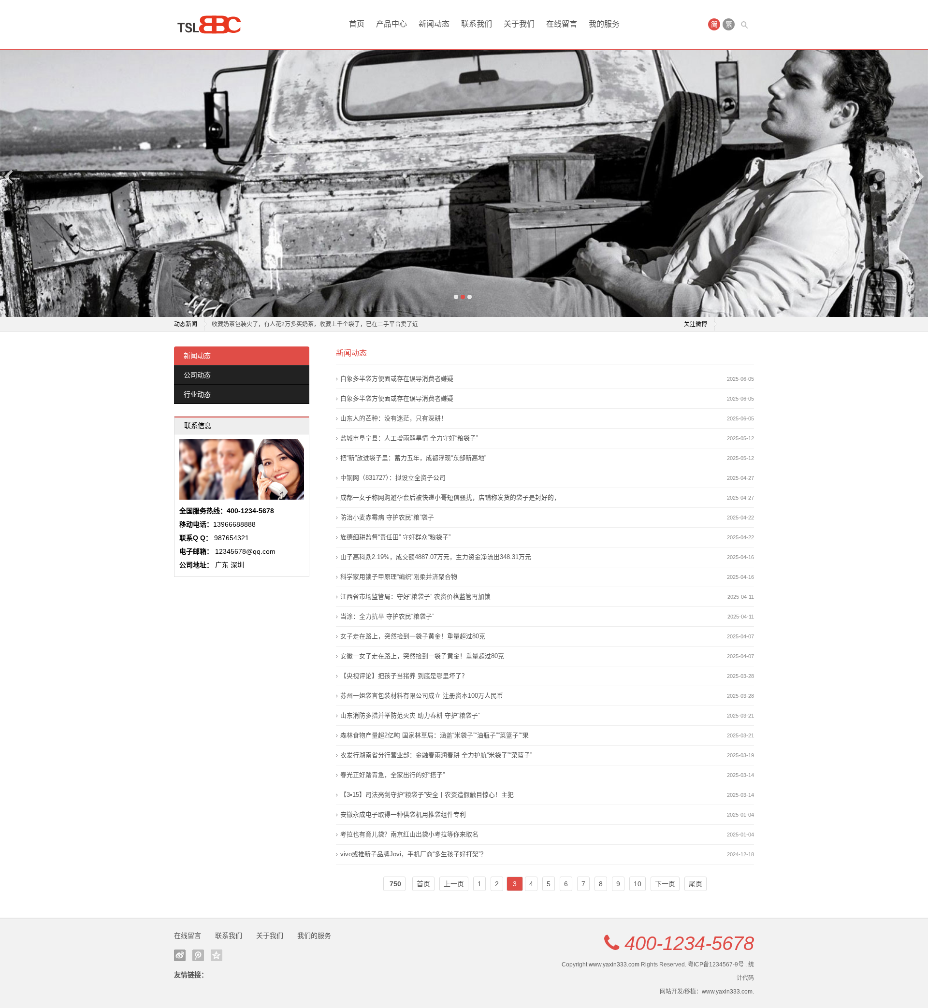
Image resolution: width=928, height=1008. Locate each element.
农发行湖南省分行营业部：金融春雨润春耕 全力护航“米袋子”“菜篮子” (436, 755)
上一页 (454, 884)
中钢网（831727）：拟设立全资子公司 (393, 477)
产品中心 (391, 24)
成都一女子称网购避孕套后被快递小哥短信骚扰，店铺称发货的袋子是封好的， (450, 497)
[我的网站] (212, 24)
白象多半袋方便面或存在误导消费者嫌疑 (396, 378)
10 (637, 884)
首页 (356, 24)
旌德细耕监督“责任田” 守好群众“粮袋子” (395, 537)
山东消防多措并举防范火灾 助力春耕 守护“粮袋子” (410, 715)
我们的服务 (314, 935)
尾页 (695, 884)
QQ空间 (216, 955)
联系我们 (476, 24)
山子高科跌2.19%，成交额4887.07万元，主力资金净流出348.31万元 (435, 557)
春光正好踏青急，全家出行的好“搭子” (392, 774)
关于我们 (519, 24)
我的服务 (604, 24)
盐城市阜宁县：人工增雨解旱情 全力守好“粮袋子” (409, 438)
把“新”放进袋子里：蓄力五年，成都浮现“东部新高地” (413, 457)
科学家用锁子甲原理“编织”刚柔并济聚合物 (398, 576)
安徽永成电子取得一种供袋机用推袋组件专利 (403, 814)
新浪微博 (180, 955)
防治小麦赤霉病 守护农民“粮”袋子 (387, 517)
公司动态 (197, 375)
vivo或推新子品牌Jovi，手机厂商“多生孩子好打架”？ (413, 854)
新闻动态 (434, 24)
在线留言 (561, 24)
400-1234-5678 (689, 943)
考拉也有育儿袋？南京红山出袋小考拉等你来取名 (409, 834)
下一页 (665, 884)
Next (919, 176)
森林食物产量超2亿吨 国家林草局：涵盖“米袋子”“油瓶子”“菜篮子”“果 (434, 735)
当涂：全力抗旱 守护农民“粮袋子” (387, 616)
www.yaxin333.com (614, 964)
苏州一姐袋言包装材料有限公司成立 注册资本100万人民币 (421, 695)
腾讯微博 (198, 955)
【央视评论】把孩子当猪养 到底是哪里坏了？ (404, 675)
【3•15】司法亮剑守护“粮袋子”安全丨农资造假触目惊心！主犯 (427, 794)
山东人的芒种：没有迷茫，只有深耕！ (393, 418)
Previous (9, 176)
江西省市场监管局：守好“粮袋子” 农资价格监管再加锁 (415, 596)
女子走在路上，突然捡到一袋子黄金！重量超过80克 (412, 636)
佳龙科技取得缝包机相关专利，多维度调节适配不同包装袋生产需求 (299, 324)
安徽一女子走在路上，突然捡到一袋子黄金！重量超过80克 (422, 656)
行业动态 (197, 394)
